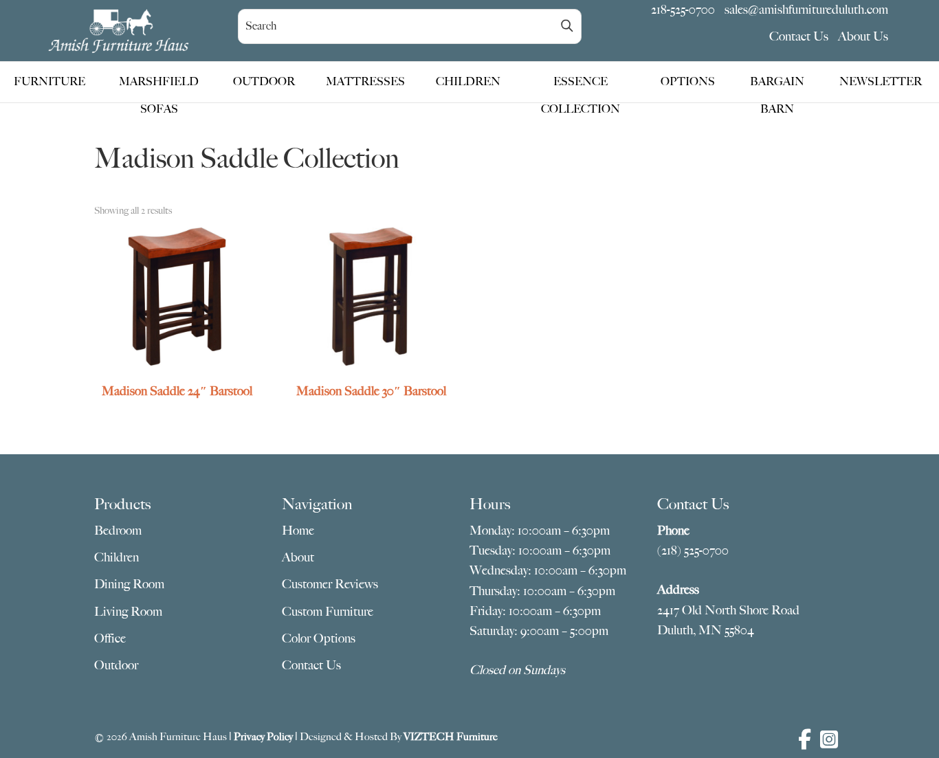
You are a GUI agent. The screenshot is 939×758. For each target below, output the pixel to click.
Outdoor (116, 665)
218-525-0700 (683, 9)
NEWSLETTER (880, 82)
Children (116, 557)
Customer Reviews (330, 584)
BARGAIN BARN (777, 85)
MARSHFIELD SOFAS (159, 85)
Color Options (318, 638)
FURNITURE (49, 82)
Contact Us (798, 36)
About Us (863, 36)
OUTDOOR (264, 82)
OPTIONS (688, 82)
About (298, 557)
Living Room (128, 611)
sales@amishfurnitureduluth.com (806, 9)
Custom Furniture (327, 611)
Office (110, 638)
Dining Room (129, 584)
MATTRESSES (365, 82)
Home (298, 530)
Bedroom (118, 530)
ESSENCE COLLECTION (580, 85)
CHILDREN (468, 82)
